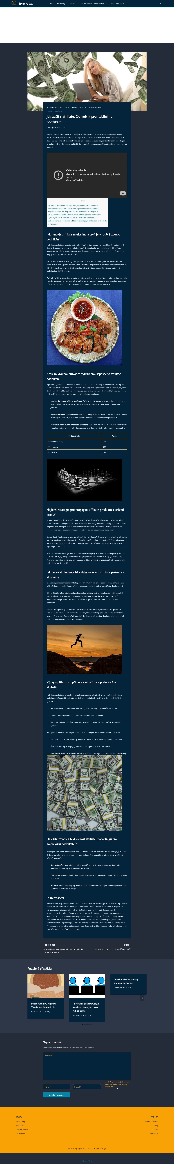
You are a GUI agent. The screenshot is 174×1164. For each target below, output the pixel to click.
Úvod (52, 3)
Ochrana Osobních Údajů (96, 1148)
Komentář (49, 1055)
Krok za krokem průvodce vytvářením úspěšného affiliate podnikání (73, 209)
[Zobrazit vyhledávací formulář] (161, 4)
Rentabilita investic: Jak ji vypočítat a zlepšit (113, 947)
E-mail (77, 1087)
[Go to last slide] (32, 998)
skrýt (83, 201)
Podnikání (74, 3)
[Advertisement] (87, 25)
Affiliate (50, 111)
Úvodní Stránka (151, 1121)
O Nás (111, 3)
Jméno (47, 1087)
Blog (156, 1125)
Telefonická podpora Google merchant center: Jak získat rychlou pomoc (86, 1007)
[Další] (142, 998)
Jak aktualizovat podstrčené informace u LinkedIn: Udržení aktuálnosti (63, 949)
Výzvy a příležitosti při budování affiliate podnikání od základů (71, 218)
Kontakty (120, 3)
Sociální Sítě (21, 1133)
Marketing (59, 111)
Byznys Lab (52, 127)
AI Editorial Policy (87, 1161)
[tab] (82, 1024)
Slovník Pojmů (86, 3)
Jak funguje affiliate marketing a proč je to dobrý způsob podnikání (73, 205)
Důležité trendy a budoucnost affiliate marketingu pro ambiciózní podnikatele (77, 221)
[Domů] (47, 107)
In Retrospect (53, 224)
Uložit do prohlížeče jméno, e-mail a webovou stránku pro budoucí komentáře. (117, 1084)
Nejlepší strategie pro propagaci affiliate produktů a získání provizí (73, 211)
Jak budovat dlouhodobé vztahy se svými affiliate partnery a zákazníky (74, 215)
